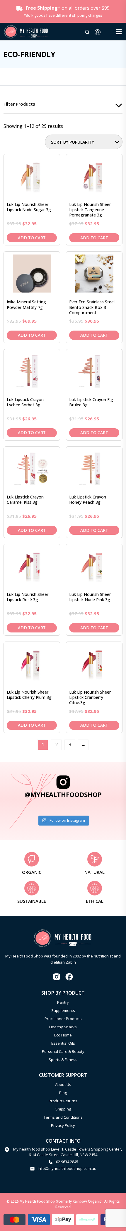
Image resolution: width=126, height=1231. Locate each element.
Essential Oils (63, 1043)
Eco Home (63, 1035)
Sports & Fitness (63, 1059)
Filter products (19, 104)
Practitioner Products (63, 1018)
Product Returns (63, 1100)
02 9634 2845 (67, 1161)
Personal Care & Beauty (63, 1051)
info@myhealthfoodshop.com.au (67, 1168)
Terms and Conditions (63, 1117)
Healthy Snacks (63, 1026)
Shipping (63, 1109)
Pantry (63, 1002)
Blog (63, 1092)
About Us (63, 1084)
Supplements (63, 1010)
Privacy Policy (63, 1125)
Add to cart (32, 237)
